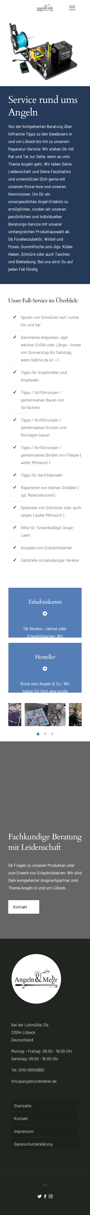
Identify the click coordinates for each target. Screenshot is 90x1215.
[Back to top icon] (45, 1184)
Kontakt (21, 1118)
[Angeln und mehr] (45, 8)
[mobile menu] (70, 7)
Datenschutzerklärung (33, 1144)
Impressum (24, 1131)
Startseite (22, 1105)
